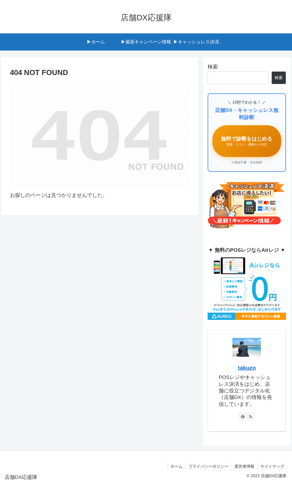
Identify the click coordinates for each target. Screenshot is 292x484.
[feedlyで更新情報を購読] (242, 416)
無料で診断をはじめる (246, 141)
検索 (213, 67)
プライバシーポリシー (208, 466)
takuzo (247, 368)
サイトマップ (272, 466)
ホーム (176, 466)
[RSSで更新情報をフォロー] (250, 416)
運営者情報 (244, 466)
